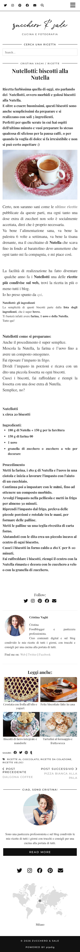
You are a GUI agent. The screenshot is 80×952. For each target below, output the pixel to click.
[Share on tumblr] (31, 753)
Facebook (45, 654)
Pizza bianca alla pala (59, 773)
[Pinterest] (20, 5)
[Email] (34, 5)
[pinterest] (50, 870)
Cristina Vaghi (32, 63)
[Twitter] (5, 5)
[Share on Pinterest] (26, 753)
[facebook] (39, 870)
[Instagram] (12, 5)
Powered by (40, 947)
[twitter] (19, 870)
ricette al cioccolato (23, 759)
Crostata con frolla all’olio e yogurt (20, 706)
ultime (60, 206)
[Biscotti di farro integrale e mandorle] (21, 724)
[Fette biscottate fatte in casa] (58, 689)
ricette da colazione (56, 759)
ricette (54, 63)
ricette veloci (13, 762)
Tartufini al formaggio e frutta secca (58, 741)
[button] (74, 5)
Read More (40, 852)
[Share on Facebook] (15, 753)
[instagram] (29, 870)
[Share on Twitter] (21, 753)
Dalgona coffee (18, 773)
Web (23, 654)
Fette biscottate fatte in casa (58, 704)
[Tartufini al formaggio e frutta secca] (58, 724)
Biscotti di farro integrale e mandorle (20, 741)
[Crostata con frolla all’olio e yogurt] (21, 689)
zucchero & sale (40, 24)
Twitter (32, 654)
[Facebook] (27, 5)
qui (39, 294)
